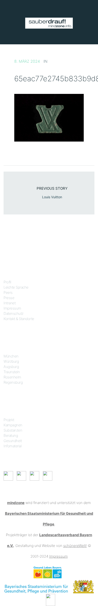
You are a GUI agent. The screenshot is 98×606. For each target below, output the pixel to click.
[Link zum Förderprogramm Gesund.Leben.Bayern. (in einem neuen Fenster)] (47, 572)
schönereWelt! (75, 545)
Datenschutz (14, 313)
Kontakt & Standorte (19, 318)
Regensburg (13, 382)
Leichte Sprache (16, 287)
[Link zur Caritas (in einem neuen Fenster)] (50, 599)
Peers (8, 292)
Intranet (9, 303)
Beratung (11, 435)
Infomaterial (12, 446)
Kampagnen (13, 425)
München (11, 356)
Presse (9, 297)
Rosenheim (12, 377)
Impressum (12, 308)
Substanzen (13, 430)
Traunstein (12, 372)
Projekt (9, 420)
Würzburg (11, 361)
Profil (7, 282)
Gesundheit (13, 440)
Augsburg (11, 366)
